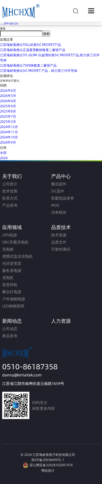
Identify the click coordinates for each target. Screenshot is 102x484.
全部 (3, 152)
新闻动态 (12, 320)
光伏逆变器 (11, 263)
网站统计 (47, 470)
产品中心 (61, 176)
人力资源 (61, 320)
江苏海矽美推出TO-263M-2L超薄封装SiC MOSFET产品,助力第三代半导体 (50, 57)
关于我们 (12, 176)
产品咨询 (9, 205)
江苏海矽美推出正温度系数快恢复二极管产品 (32, 49)
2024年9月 (8, 142)
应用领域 (12, 227)
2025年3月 (8, 121)
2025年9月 (8, 105)
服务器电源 (11, 270)
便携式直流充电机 (17, 256)
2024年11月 (9, 131)
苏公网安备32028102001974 (51, 464)
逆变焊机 (9, 284)
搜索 (2, 28)
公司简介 (9, 184)
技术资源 (58, 235)
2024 (4, 157)
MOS (55, 205)
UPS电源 (9, 235)
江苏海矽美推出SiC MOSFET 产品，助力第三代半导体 (38, 70)
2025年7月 (8, 116)
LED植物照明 (13, 306)
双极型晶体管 (62, 198)
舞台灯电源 (11, 292)
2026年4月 (8, 100)
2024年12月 (9, 126)
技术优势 (9, 191)
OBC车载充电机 (15, 242)
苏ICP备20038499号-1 (47, 459)
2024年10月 (9, 137)
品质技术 (61, 227)
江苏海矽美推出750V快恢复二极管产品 (28, 65)
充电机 (8, 277)
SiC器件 (57, 191)
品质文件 (58, 242)
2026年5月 (8, 95)
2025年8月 (8, 111)
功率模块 (58, 212)
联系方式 (9, 198)
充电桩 (8, 249)
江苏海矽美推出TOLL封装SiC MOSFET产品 (30, 44)
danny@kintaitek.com (22, 375)
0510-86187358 (30, 366)
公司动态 (9, 328)
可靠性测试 (60, 249)
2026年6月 (8, 90)
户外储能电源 (13, 299)
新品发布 (9, 335)
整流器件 (58, 184)
